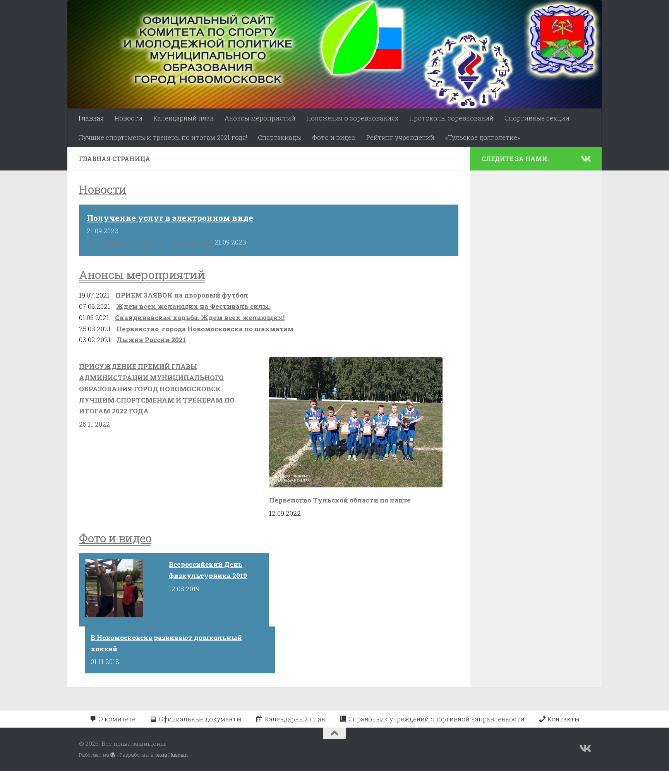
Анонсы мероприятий (260, 118)
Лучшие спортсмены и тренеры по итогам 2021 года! (163, 137)
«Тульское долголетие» (482, 137)
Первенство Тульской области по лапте (340, 500)
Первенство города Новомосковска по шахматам (205, 328)
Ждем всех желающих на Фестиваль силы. (193, 306)
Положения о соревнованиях (352, 118)
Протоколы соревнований (451, 118)
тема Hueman (171, 754)
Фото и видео (333, 137)
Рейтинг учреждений (400, 137)
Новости (128, 118)
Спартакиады (279, 137)
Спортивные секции (537, 118)
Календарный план (183, 118)
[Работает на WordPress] (112, 754)
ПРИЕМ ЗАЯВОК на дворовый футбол (181, 295)
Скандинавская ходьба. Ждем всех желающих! (200, 317)
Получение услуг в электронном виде (170, 217)
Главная (91, 118)
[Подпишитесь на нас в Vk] (585, 158)
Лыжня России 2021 (151, 339)
